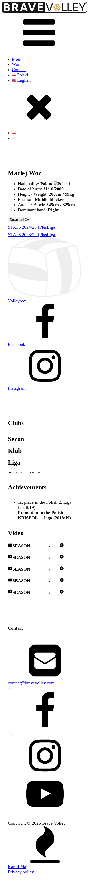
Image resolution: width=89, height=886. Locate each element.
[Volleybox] (44, 689)
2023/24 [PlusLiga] (32, 234)
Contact (19, 69)
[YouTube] (44, 794)
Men (16, 59)
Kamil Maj (17, 866)
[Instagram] (44, 756)
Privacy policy (21, 871)
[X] (44, 734)
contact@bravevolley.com (31, 682)
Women (19, 64)
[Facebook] (44, 711)
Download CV (19, 220)
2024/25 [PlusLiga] (32, 227)
